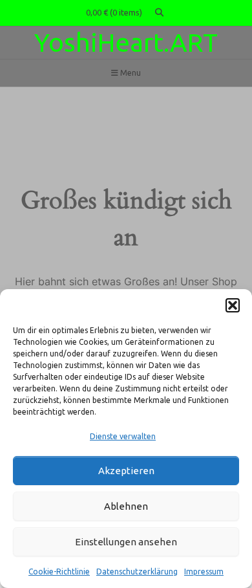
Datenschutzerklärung (137, 571)
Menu (129, 73)
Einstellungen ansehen (126, 541)
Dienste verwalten (123, 436)
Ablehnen (126, 506)
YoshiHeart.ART (126, 42)
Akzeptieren (126, 470)
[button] (232, 305)
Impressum (204, 571)
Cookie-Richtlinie (59, 571)
